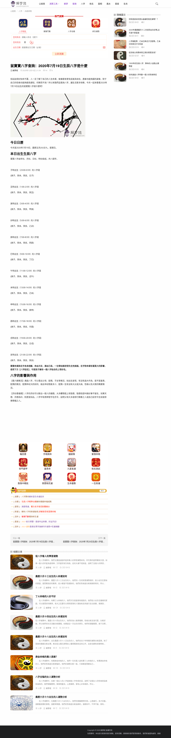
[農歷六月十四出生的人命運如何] (21, 623)
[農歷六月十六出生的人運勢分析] (21, 703)
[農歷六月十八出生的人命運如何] (21, 643)
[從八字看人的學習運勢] (21, 562)
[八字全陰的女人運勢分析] (21, 683)
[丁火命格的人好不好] (21, 603)
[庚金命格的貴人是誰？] (21, 663)
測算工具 (53, 3)
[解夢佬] (20, 7)
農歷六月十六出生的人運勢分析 (51, 697)
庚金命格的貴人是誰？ (46, 656)
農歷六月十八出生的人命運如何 (51, 636)
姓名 (92, 3)
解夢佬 (15, 70)
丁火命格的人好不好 (45, 596)
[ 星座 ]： (34, 521)
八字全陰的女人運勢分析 (47, 676)
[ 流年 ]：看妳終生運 (24, 516)
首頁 (43, 4)
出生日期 (17, 47)
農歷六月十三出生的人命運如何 (51, 576)
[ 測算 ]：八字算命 (27, 496)
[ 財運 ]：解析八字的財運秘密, (33, 511)
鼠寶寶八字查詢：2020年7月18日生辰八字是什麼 (35, 541)
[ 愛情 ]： (30, 506)
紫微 (74, 3)
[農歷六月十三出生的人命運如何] (21, 583)
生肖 (126, 3)
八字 (83, 3)
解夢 (66, 3)
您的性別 (17, 42)
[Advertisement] (59, 424)
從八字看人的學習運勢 (46, 556)
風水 (109, 3)
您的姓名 (17, 37)
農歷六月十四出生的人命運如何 (51, 616)
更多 (102, 491)
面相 (100, 3)
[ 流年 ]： (36, 526)
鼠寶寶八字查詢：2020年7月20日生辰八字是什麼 (85, 541)
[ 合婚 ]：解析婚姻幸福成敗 (31, 501)
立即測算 (59, 53)
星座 (117, 3)
